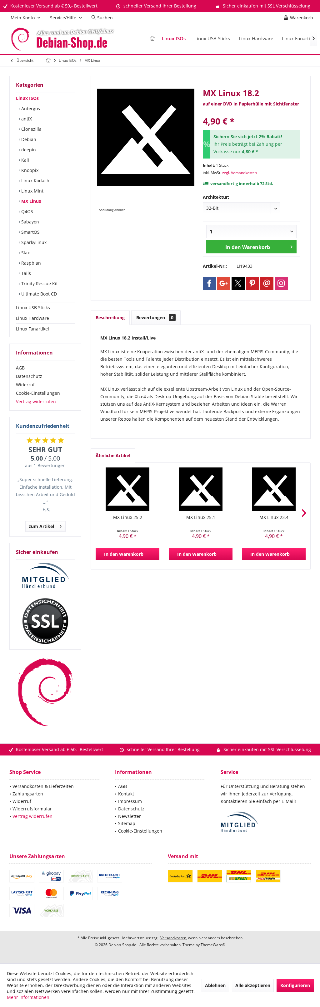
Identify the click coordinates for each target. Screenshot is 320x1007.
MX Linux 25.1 (200, 517)
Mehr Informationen (28, 997)
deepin (28, 150)
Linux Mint (31, 191)
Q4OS (26, 211)
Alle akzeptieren (252, 985)
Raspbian (30, 263)
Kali (24, 160)
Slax (25, 253)
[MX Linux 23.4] (274, 489)
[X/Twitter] (238, 283)
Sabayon (29, 222)
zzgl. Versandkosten (239, 172)
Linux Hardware (32, 318)
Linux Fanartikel (32, 329)
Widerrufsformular (32, 809)
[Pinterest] (252, 283)
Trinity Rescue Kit (39, 283)
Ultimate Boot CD (38, 294)
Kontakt (126, 794)
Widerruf (25, 385)
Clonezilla (31, 129)
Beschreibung (110, 317)
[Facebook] (209, 283)
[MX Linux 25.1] (200, 489)
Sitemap (126, 823)
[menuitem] (299, 18)
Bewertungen (154, 317)
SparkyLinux (33, 242)
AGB (20, 368)
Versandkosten (173, 938)
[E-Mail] (266, 283)
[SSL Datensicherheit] (45, 621)
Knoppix (29, 170)
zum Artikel (41, 526)
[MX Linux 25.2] (127, 489)
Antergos (30, 108)
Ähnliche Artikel (113, 455)
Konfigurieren (295, 985)
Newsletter (129, 816)
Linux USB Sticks (33, 307)
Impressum (130, 801)
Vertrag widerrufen (36, 401)
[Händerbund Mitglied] (45, 576)
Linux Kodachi (35, 180)
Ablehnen (215, 985)
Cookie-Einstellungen (38, 393)
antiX (26, 119)
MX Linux (30, 201)
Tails (25, 273)
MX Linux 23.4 (273, 517)
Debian (28, 139)
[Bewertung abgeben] (251, 112)
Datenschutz (29, 376)
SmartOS (30, 232)
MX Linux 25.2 (127, 517)
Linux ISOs (27, 98)
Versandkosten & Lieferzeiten (43, 786)
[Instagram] (281, 283)
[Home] (152, 38)
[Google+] (223, 283)
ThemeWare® (213, 944)
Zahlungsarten (27, 794)
